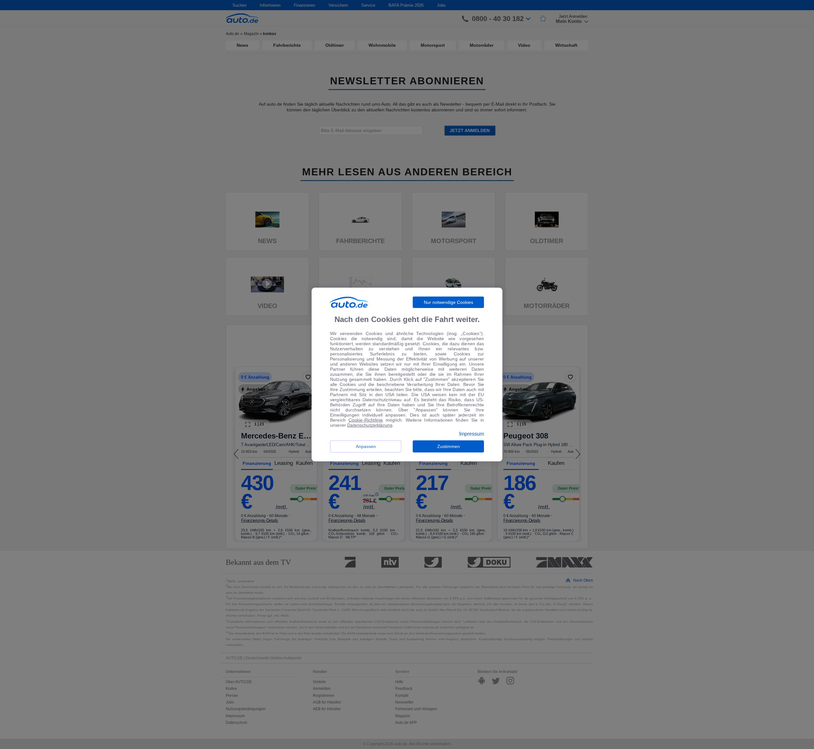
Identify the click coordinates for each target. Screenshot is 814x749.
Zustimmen (448, 446)
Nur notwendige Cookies (448, 302)
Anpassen (366, 446)
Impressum (471, 434)
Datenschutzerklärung (369, 425)
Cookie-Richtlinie (365, 420)
